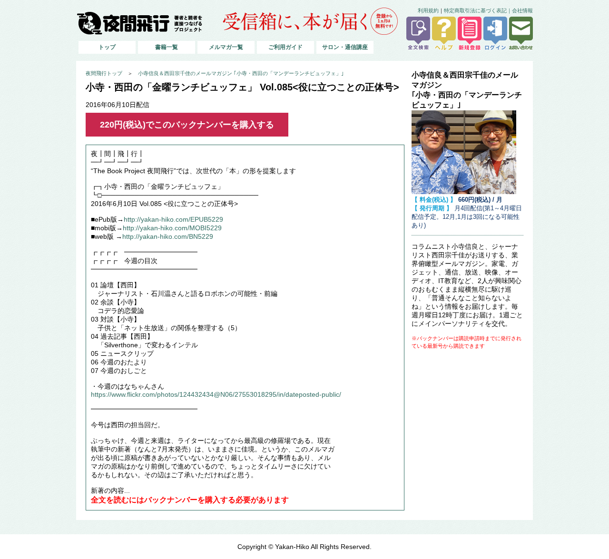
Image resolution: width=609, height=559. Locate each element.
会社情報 (522, 10)
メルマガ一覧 (226, 47)
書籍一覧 (166, 47)
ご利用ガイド (285, 47)
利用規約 (428, 10)
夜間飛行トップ (104, 73)
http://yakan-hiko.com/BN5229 (167, 236)
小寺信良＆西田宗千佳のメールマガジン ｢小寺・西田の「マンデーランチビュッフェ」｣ (241, 73)
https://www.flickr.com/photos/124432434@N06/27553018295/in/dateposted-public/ (216, 394)
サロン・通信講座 (345, 47)
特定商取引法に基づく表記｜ (478, 10)
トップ (107, 47)
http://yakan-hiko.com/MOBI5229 (172, 228)
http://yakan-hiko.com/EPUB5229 (173, 219)
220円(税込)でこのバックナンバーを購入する (187, 124)
